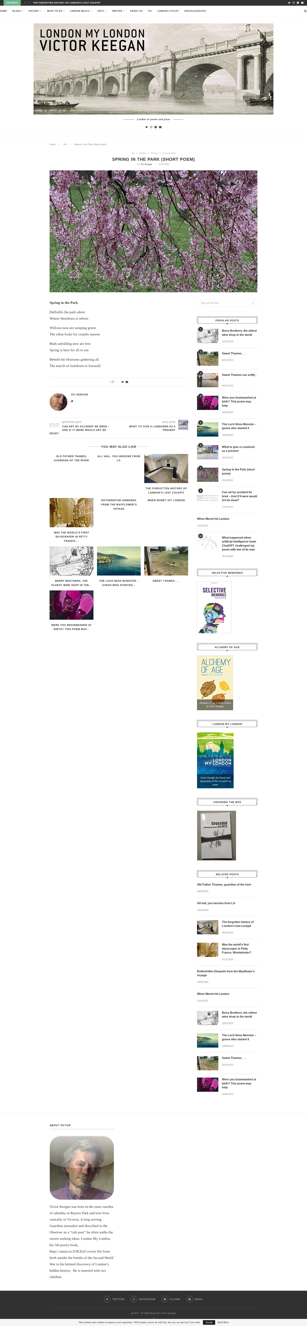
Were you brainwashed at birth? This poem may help (239, 401)
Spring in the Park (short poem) (238, 471)
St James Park (169, 153)
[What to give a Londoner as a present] (207, 452)
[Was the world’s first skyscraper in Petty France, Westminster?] (71, 512)
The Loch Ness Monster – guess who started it (239, 426)
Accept (209, 1322)
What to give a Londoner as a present (238, 448)
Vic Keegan (146, 164)
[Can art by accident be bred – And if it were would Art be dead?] (207, 497)
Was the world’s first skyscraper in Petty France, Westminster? (236, 948)
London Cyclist (168, 11)
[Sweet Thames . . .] (166, 561)
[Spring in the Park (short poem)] (207, 475)
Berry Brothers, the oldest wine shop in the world (239, 332)
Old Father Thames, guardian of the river (224, 884)
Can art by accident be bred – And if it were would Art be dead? (239, 496)
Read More (223, 1322)
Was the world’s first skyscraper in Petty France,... (69, 3)
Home (3, 11)
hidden (143, 153)
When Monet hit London (166, 500)
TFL (150, 11)
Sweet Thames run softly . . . (239, 376)
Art (64, 144)
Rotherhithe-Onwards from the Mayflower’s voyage (119, 504)
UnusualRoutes (195, 11)
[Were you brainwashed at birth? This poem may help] (71, 605)
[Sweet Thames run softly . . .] (207, 380)
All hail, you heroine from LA (216, 903)
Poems (154, 153)
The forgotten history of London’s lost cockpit (238, 923)
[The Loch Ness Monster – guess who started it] (119, 561)
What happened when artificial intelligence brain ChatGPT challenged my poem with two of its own (239, 543)
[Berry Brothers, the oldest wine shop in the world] (71, 561)
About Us (136, 11)
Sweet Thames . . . (166, 580)
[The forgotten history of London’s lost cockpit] (166, 468)
